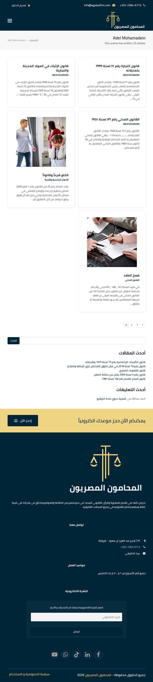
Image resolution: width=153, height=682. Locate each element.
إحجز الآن (26, 420)
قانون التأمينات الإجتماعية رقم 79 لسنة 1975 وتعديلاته (115, 362)
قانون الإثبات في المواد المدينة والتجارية (46, 68)
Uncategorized (131, 75)
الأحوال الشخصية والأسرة (57, 180)
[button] (10, 20)
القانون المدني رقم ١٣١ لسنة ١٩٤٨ (115, 119)
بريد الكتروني (132, 553)
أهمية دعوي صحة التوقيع (111, 398)
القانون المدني (132, 280)
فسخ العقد (131, 275)
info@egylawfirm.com (97, 5)
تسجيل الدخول (19, 5)
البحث (13, 340)
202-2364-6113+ (130, 5)
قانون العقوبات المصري (132, 370)
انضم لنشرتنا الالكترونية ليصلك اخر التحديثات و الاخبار (76, 607)
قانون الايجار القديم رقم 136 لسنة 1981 (123, 378)
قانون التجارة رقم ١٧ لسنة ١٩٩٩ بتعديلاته (117, 68)
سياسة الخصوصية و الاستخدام (29, 674)
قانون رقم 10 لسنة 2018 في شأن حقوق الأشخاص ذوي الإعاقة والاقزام (106, 366)
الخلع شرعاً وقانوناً (56, 175)
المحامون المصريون (98, 675)
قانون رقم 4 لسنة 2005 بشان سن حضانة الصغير (119, 374)
